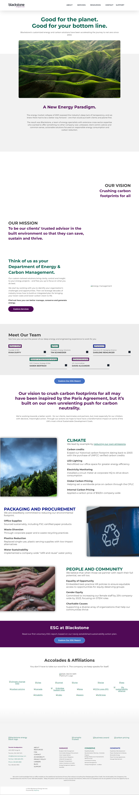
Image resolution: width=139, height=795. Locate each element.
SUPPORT (37, 766)
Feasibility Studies (89, 751)
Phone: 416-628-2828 (14, 762)
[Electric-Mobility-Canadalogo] (38, 695)
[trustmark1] (80, 737)
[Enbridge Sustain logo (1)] (59, 688)
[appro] (79, 695)
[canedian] (38, 689)
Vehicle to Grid (88, 758)
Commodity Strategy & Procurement (68, 753)
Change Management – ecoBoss (93, 764)
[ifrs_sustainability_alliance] (122, 687)
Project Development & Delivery (118, 753)
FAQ (35, 752)
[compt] (59, 682)
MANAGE (63, 748)
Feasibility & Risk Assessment (117, 751)
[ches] (38, 682)
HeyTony (36, 790)
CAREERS (37, 762)
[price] (101, 682)
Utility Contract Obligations (66, 757)
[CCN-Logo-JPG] (101, 689)
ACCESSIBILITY (39, 757)
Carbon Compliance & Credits (67, 763)
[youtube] (13, 768)
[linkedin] (16, 768)
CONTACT (37, 754)
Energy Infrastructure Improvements (94, 756)
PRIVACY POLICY (40, 759)
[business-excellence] (101, 738)
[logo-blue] (20, 737)
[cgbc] (59, 695)
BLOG (36, 764)
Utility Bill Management (65, 759)
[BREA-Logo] (80, 689)
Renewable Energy (115, 755)
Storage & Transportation (65, 761)
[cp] (17, 689)
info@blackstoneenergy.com (17, 756)
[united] (17, 682)
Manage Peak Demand (116, 759)
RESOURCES (38, 750)
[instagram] (9, 768)
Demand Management (91, 762)
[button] (127, 5)
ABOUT (36, 747)
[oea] (121, 682)
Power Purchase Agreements (117, 757)
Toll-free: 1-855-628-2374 (15, 759)
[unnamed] (101, 695)
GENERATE (115, 748)
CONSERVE (90, 748)
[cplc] (121, 738)
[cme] (75, 682)
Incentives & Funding (90, 760)
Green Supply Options (65, 755)
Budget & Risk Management (66, 751)
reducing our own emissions (110, 444)
